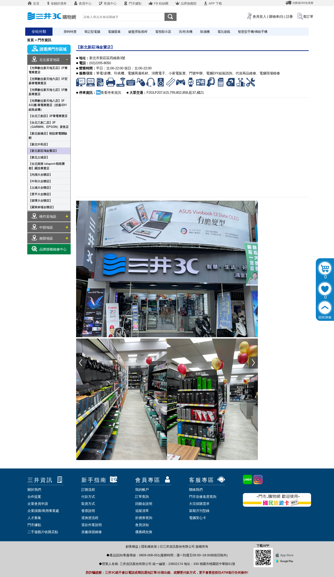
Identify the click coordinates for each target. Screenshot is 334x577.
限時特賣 (70, 31)
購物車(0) (276, 16)
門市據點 (135, 3)
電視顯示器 (163, 31)
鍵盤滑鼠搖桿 (137, 31)
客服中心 (110, 3)
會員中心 (85, 3)
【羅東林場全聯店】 (42, 207)
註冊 (289, 16)
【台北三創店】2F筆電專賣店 (48, 116)
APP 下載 (215, 3)
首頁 (35, 3)
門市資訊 (44, 40)
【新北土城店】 (39, 157)
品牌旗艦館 (188, 3)
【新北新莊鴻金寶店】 (43, 150)
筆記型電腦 (92, 31)
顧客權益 (132, 546)
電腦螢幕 (114, 31)
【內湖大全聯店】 (40, 174)
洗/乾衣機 (185, 31)
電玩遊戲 (223, 31)
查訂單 (308, 16)
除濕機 (205, 31)
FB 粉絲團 (160, 3)
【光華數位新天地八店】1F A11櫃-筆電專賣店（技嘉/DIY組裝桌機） (48, 105)
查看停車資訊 (111, 92)
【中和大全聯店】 (40, 181)
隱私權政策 (149, 546)
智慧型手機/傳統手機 (252, 31)
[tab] (49, 59)
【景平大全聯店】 (40, 194)
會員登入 (259, 16)
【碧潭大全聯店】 (40, 200)
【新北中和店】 (39, 144)
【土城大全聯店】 (40, 187)
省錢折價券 (59, 3)
